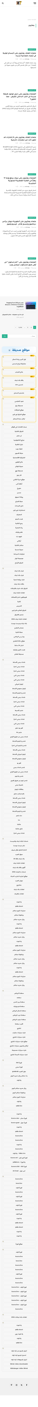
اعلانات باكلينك (19, 894)
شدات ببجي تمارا (19, 666)
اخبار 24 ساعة (19, 645)
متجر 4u (19, 732)
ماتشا (19, 824)
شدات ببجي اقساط (19, 662)
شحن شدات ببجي (19, 767)
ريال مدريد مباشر (19, 919)
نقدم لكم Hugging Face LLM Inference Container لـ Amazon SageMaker (14, 305)
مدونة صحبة (19, 550)
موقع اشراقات (19, 410)
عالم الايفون (19, 462)
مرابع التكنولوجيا (19, 440)
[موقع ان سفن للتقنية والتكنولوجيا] (19, 3)
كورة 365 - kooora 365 (19, 1166)
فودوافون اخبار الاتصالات (19, 597)
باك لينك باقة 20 (19, 859)
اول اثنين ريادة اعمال (19, 359)
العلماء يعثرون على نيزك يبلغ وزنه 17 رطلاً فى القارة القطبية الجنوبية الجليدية (20, 180)
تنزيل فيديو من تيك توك (19, 1351)
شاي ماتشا (19, 829)
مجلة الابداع (19, 501)
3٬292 (20, 327)
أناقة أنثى (19, 484)
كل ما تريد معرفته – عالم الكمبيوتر (13, 314)
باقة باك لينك (19, 380)
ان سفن (19, 436)
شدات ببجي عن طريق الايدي (19, 737)
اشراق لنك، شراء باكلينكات (19, 588)
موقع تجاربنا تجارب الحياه (19, 876)
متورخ (19, 488)
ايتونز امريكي (19, 684)
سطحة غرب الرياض (19, 1015)
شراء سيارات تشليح (19, 1037)
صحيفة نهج (19, 471)
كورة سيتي (19, 1067)
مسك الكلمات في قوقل (19, 427)
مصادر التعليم (19, 628)
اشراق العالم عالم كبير (19, 610)
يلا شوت (19, 902)
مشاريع (19, 885)
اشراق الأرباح (19, 563)
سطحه (19, 997)
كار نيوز (19, 475)
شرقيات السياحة (19, 554)
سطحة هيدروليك (19, 1006)
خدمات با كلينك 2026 (19, 872)
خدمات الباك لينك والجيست (19, 841)
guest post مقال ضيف (19, 850)
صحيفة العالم (19, 654)
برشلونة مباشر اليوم (19, 1093)
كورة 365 (19, 1063)
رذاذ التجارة (19, 528)
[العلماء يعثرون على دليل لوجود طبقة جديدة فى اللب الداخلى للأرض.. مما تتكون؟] (19, 81)
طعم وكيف (19, 532)
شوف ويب (19, 449)
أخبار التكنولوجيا (32, 49)
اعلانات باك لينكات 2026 (19, 1317)
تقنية (19, 601)
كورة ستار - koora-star (19, 1118)
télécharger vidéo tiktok (19, 1368)
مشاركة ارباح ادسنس (19, 364)
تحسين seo (19, 385)
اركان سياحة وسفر (19, 419)
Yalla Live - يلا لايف (19, 1153)
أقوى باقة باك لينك (19, 867)
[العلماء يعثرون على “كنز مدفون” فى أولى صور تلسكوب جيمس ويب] (19, 250)
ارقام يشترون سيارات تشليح (19, 1046)
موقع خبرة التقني (19, 479)
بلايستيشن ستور (19, 794)
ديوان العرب (19, 881)
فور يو (19, 763)
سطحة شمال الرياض (19, 1011)
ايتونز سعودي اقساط (19, 688)
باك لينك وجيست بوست (19, 623)
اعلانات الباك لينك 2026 (19, 619)
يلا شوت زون (19, 1334)
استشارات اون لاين (19, 510)
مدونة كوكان (19, 466)
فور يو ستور (19, 728)
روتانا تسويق (19, 497)
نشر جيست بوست (19, 845)
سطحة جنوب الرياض (19, 1019)
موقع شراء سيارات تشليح (19, 1041)
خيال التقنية (19, 444)
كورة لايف (19, 1188)
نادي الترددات (19, 506)
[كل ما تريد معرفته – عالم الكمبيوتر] (30, 317)
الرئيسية (34, 19)
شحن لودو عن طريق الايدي (19, 780)
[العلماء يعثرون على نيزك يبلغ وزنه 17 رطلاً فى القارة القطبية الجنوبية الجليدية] (19, 165)
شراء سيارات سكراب (19, 1033)
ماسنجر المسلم (19, 393)
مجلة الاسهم (19, 453)
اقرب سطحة (19, 1024)
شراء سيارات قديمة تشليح (19, 1054)
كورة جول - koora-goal (19, 1123)
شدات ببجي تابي (19, 675)
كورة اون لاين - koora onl (19, 1158)
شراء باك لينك (19, 571)
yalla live (19, 1106)
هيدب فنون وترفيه (19, 650)
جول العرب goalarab (19, 1071)
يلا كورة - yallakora (19, 1162)
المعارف (19, 514)
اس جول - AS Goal (19, 1171)
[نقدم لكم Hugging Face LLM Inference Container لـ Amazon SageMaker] (30, 305)
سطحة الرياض (19, 993)
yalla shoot (19, 906)
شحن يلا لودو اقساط (19, 693)
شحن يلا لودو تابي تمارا (19, 745)
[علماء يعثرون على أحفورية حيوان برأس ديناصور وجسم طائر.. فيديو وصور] (19, 209)
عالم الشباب (19, 372)
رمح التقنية (19, 523)
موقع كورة (19, 1244)
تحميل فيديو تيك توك (19, 1355)
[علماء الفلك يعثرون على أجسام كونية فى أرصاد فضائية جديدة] (19, 41)
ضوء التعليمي (19, 401)
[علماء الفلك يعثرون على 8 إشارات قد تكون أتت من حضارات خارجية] (19, 125)
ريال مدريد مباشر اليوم (19, 1088)
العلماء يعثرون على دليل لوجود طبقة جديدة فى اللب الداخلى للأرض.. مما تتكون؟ (19, 96)
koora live (19, 1136)
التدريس (19, 606)
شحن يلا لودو (19, 776)
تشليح (19, 1028)
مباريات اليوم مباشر (19, 911)
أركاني (19, 541)
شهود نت (19, 536)
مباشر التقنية (19, 545)
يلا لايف (19, 1080)
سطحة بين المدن (19, 1002)
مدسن (19, 493)
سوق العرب (19, 854)
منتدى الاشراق (19, 615)
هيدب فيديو (19, 519)
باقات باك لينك (19, 584)
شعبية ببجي (19, 785)
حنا (19, 820)
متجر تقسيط (19, 710)
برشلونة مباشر (19, 915)
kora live (19, 1183)
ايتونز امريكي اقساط (19, 754)
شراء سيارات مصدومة (19, 1050)
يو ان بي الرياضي (19, 636)
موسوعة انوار (19, 558)
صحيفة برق (19, 405)
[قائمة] (35, 3)
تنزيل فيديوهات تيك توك (19, 1359)
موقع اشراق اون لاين (19, 414)
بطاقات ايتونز (19, 789)
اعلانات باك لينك (19, 889)
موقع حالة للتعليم (19, 641)
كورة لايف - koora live (19, 1287)
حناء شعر (19, 815)
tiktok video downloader (19, 1364)
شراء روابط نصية (19, 580)
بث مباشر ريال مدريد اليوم (19, 1076)
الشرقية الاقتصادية (19, 457)
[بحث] (3, 3)
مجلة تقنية (19, 632)
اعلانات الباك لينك (19, 593)
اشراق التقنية (19, 431)
